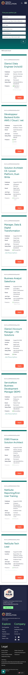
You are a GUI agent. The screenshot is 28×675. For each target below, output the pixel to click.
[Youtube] (18, 637)
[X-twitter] (15, 637)
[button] (26, 3)
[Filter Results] (23, 41)
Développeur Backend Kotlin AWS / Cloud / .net (14, 117)
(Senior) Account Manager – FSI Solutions (13, 332)
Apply (19, 97)
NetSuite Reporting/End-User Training (12, 493)
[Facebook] (18, 639)
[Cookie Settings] (3, 672)
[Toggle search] (21, 3)
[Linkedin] (15, 639)
